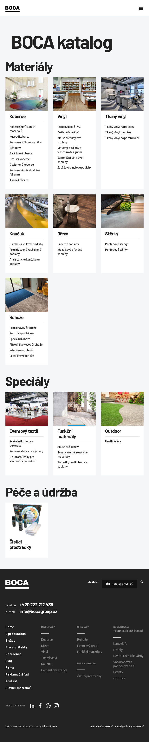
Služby (10, 640)
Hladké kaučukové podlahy (26, 244)
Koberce (18, 116)
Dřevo (62, 233)
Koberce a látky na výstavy (26, 451)
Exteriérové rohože (22, 356)
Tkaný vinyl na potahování (122, 138)
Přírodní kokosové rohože (26, 344)
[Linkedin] (32, 705)
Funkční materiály (66, 433)
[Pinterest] (48, 705)
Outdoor (113, 431)
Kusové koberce (19, 136)
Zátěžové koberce (21, 153)
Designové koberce (22, 164)
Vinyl (62, 116)
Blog (8, 661)
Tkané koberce (19, 180)
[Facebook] (40, 705)
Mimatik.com (49, 726)
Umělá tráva (113, 441)
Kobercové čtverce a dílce (26, 142)
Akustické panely (68, 447)
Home (9, 627)
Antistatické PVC (68, 132)
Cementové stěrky (54, 670)
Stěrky (111, 233)
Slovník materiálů (18, 688)
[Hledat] (142, 581)
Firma (9, 667)
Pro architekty (16, 647)
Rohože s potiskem (22, 333)
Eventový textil (24, 431)
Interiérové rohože (21, 350)
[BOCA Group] (17, 584)
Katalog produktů (122, 584)
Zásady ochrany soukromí (129, 726)
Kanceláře (120, 644)
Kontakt (11, 681)
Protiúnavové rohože (23, 328)
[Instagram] (56, 705)
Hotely (118, 650)
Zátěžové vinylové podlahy (74, 167)
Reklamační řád (17, 674)
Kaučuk (17, 233)
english (93, 581)
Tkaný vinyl (115, 116)
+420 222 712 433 (36, 604)
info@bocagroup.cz (38, 611)
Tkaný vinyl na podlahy (119, 127)
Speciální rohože (20, 339)
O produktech (15, 634)
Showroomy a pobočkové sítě (123, 664)
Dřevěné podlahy (68, 244)
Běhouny (15, 148)
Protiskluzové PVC (69, 127)
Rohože (17, 317)
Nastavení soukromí (101, 726)
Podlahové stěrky (116, 244)
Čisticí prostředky (20, 544)
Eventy (118, 672)
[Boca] (12, 9)
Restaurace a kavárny (128, 656)
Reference (13, 654)
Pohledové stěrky (116, 249)
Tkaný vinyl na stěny (118, 132)
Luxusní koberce (20, 159)
